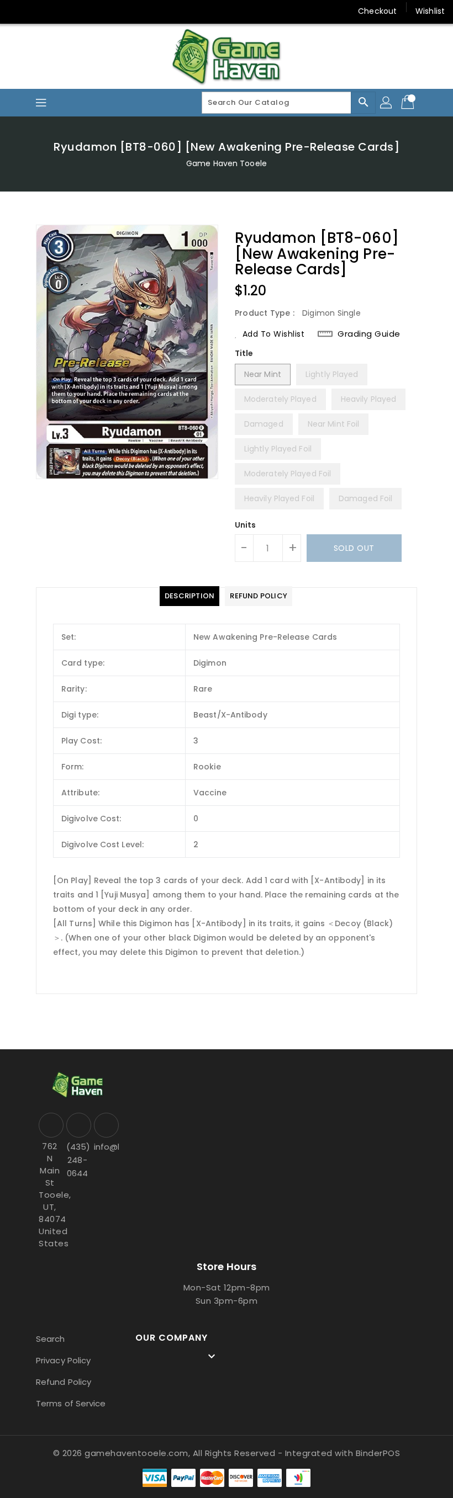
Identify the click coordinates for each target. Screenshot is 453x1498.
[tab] (189, 596)
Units (245, 525)
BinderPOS (378, 1453)
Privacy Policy (63, 1360)
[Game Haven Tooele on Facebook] (17, 11)
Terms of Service (71, 1403)
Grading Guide (369, 333)
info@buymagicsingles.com (105, 1146)
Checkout (377, 11)
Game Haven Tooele (226, 163)
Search (50, 1339)
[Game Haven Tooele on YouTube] (59, 11)
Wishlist (430, 11)
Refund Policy (63, 1382)
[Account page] (387, 103)
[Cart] (409, 103)
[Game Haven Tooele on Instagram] (38, 11)
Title (244, 353)
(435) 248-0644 (77, 1160)
